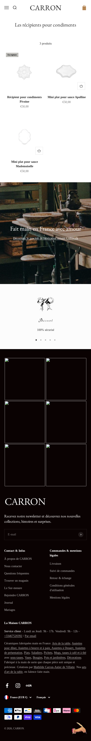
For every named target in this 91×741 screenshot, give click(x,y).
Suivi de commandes (62, 570)
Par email (30, 636)
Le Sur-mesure (13, 588)
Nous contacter (13, 566)
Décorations (74, 657)
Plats (27, 652)
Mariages (9, 609)
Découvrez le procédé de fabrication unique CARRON (45, 238)
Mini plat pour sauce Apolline (67, 97)
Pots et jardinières (54, 657)
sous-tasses (16, 657)
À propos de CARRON (18, 558)
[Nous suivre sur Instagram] (18, 685)
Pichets (48, 652)
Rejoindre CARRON (16, 595)
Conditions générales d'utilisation (62, 588)
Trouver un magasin (16, 580)
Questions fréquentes (16, 573)
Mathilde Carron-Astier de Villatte (54, 667)
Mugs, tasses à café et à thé (70, 652)
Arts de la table (61, 643)
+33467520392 (13, 636)
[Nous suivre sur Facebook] (7, 685)
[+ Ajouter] (81, 86)
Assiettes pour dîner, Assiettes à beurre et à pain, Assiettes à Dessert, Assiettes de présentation (44, 648)
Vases (28, 657)
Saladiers (36, 652)
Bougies (37, 657)
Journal (8, 602)
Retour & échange (60, 578)
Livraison (55, 563)
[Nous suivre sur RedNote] (29, 685)
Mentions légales (60, 597)
